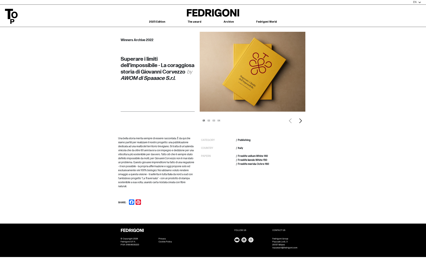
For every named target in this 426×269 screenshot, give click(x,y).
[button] (417, 2)
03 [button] (214, 119)
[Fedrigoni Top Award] (213, 12)
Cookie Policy (165, 242)
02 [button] (209, 119)
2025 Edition (157, 21)
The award (194, 21)
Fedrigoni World (266, 21)
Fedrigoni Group (280, 239)
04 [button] (218, 119)
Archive (229, 21)
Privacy (162, 239)
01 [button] (204, 119)
